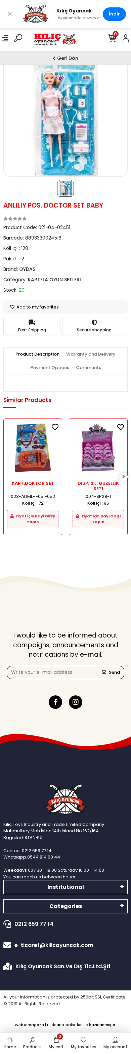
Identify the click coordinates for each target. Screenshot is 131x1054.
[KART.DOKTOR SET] (32, 449)
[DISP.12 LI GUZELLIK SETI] (98, 449)
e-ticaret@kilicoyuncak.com (53, 945)
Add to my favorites (37, 307)
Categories (65, 906)
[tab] (37, 354)
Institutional (65, 887)
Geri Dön (67, 58)
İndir (114, 14)
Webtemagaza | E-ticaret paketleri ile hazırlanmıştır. (65, 1024)
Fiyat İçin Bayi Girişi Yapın (35, 518)
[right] (123, 477)
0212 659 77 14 (33, 924)
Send (114, 672)
